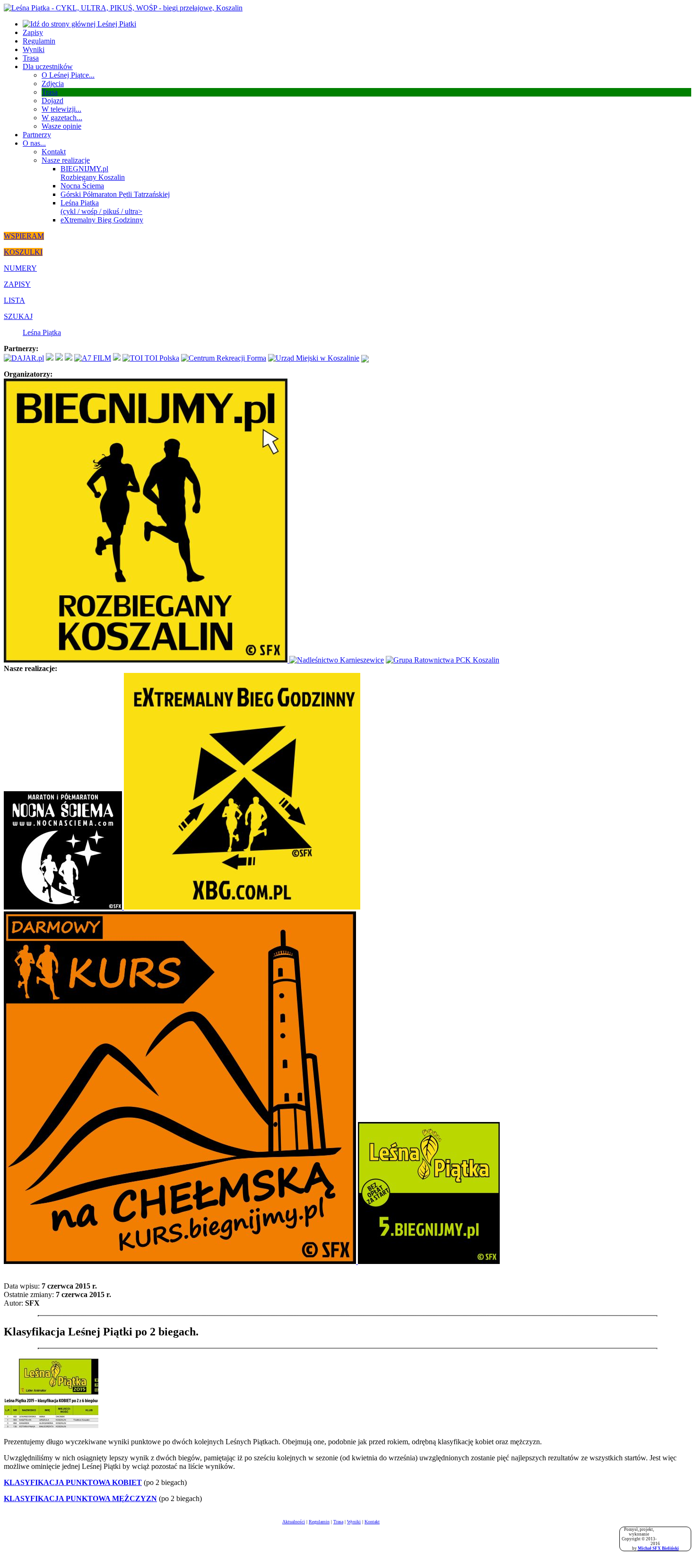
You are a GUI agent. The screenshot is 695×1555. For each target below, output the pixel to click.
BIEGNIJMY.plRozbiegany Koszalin (93, 173)
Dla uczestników (48, 66)
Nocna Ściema (82, 186)
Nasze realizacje (66, 160)
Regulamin (39, 41)
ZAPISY (17, 284)
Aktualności (293, 1521)
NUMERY (20, 268)
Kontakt (54, 152)
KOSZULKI (23, 252)
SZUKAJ (18, 316)
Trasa (31, 58)
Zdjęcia (53, 84)
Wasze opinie (61, 126)
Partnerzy (37, 135)
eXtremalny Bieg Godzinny (102, 220)
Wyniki (33, 49)
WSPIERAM (24, 236)
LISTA (14, 300)
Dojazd (52, 101)
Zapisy (33, 32)
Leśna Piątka (42, 332)
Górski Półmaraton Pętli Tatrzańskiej (115, 194)
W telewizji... (61, 109)
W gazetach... (62, 118)
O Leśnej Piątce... (68, 75)
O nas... (34, 143)
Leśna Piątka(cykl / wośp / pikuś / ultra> (101, 207)
